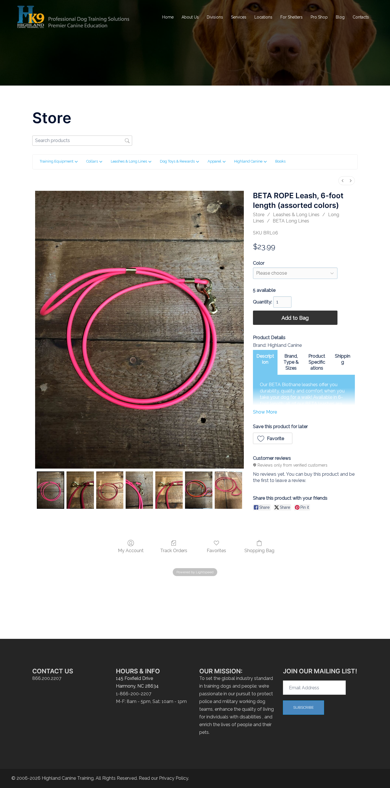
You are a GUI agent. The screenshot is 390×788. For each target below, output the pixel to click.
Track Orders (173, 550)
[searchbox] (82, 140)
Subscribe (303, 707)
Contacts (361, 17)
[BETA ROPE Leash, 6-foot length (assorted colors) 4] (169, 490)
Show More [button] (265, 412)
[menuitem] (343, 181)
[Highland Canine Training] (73, 17)
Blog (340, 17)
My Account (131, 550)
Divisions (215, 17)
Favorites (216, 550)
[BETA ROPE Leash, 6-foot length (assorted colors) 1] (80, 490)
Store (258, 214)
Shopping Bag (259, 550)
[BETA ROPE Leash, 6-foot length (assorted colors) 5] (198, 490)
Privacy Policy (173, 778)
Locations (263, 17)
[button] (273, 438)
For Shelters (291, 17)
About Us (190, 17)
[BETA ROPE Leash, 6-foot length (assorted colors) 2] (110, 490)
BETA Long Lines (291, 221)
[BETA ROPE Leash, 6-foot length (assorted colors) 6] (228, 490)
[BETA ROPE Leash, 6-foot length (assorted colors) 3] (139, 490)
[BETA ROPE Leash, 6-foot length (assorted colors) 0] (50, 490)
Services (238, 17)
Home (168, 17)
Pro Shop (319, 17)
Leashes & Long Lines (296, 214)
